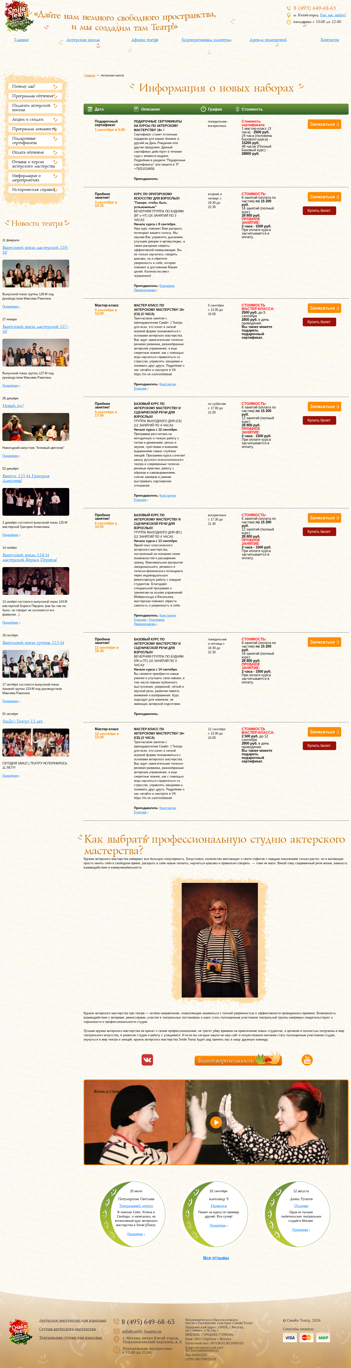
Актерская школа (83, 39)
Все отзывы (216, 1258)
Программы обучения (32, 95)
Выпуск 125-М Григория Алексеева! (25, 478)
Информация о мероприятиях (26, 177)
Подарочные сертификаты (24, 140)
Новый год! (12, 405)
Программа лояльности (34, 128)
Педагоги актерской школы (31, 107)
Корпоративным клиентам (206, 39)
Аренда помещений (268, 39)
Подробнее (10, 306)
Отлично (301, 1206)
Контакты (329, 39)
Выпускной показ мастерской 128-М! (35, 250)
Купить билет (319, 211)
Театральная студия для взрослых (70, 1337)
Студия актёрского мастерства (67, 1328)
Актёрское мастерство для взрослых (72, 1320)
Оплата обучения (27, 152)
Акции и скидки (27, 119)
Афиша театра (144, 39)
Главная (21, 39)
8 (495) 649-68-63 (314, 8)
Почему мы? (23, 86)
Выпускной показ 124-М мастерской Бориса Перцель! (29, 557)
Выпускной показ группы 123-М (33, 642)
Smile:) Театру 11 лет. (22, 721)
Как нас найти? (333, 15)
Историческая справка (33, 189)
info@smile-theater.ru (141, 1331)
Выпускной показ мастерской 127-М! (35, 329)
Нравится (219, 1206)
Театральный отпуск (136, 1206)
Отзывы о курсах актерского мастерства (33, 164)
